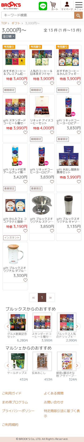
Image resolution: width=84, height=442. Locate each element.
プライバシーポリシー (18, 411)
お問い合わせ (53, 402)
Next (76, 327)
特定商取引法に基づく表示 (62, 413)
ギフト (16, 23)
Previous (7, 327)
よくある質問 (53, 393)
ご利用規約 (10, 424)
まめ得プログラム (15, 402)
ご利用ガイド (11, 393)
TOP (4, 23)
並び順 (7, 36)
